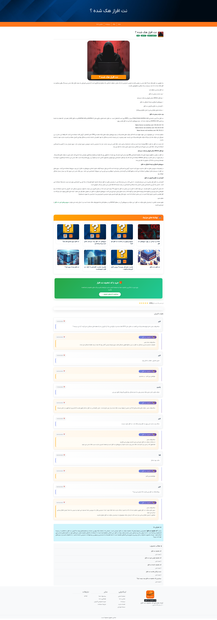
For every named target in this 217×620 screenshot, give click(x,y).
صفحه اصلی (121, 596)
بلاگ (114, 24)
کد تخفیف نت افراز (152, 35)
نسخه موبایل (121, 607)
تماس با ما (99, 24)
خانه (119, 24)
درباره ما (107, 24)
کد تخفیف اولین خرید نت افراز (153, 558)
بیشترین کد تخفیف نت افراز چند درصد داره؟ (149, 578)
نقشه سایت (121, 604)
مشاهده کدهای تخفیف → (110, 294)
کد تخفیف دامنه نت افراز (154, 565)
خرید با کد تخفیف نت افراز (109, 282)
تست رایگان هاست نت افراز (153, 572)
